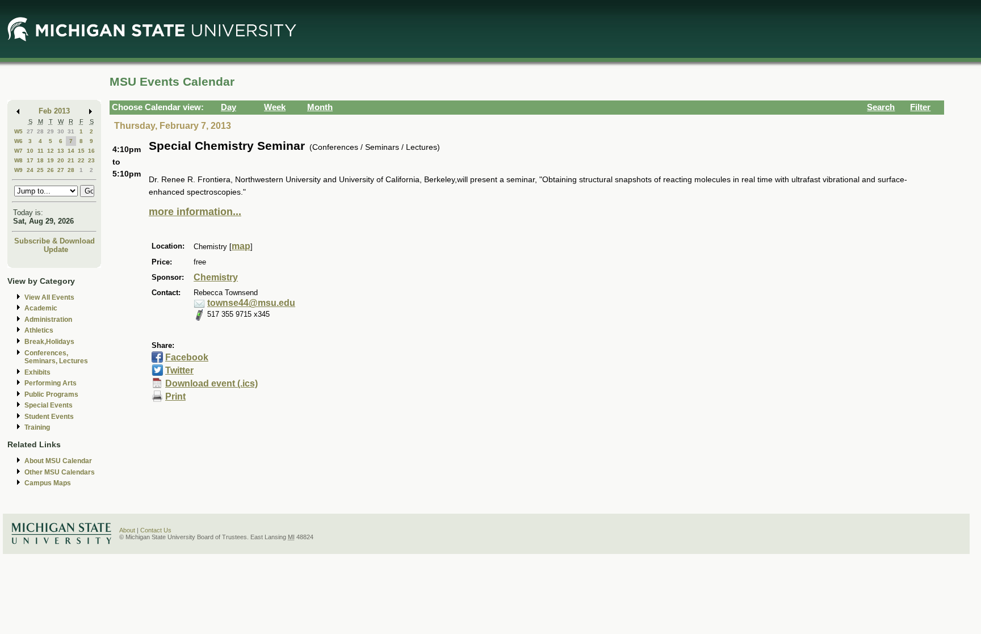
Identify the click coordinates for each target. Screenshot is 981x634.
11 (40, 151)
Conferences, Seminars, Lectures (56, 357)
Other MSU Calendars (59, 472)
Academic (40, 308)
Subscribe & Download (54, 241)
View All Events (49, 297)
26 (50, 170)
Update (56, 249)
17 (30, 160)
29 (50, 131)
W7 (18, 151)
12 (50, 151)
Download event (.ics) (211, 383)
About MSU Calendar (58, 461)
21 (71, 160)
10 (30, 151)
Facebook (186, 357)
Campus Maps (47, 483)
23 (91, 160)
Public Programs (51, 394)
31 (71, 131)
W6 (18, 141)
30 (60, 131)
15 (81, 151)
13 (60, 151)
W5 (18, 131)
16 (91, 151)
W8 (18, 160)
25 (40, 170)
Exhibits (37, 372)
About (127, 530)
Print (175, 396)
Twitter (179, 370)
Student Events (49, 417)
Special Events (48, 405)
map (241, 246)
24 (30, 170)
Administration (48, 320)
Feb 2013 (54, 111)
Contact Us (155, 530)
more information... (195, 211)
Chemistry (216, 277)
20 (60, 160)
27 (30, 131)
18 (40, 160)
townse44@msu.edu (251, 303)
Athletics (38, 330)
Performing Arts (50, 383)
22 (81, 160)
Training (37, 427)
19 (50, 160)
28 (40, 131)
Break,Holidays (49, 342)
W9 (18, 170)
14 (71, 151)
